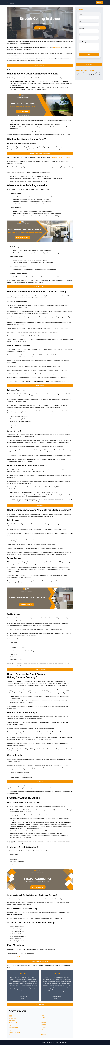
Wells (8, 957)
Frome (10, 1034)
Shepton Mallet (15, 957)
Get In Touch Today (40, 65)
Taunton (11, 1030)
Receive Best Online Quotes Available (40, 153)
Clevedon (43, 1020)
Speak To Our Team (40, 669)
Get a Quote (39, 28)
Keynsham (43, 1022)
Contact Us (40, 781)
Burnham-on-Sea (13, 1023)
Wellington (43, 1024)
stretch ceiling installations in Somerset (61, 157)
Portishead (43, 1031)
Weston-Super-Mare (14, 1032)
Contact (99, 2)
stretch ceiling (56, 47)
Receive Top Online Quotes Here (40, 286)
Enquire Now (40, 505)
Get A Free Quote (40, 1004)
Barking (21, 957)
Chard (42, 1015)
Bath (42, 1029)
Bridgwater (12, 1020)
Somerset (43, 1027)
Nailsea (43, 1017)
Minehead (43, 1034)
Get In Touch (89, 64)
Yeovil (10, 1025)
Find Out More (40, 385)
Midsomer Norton (13, 1027)
